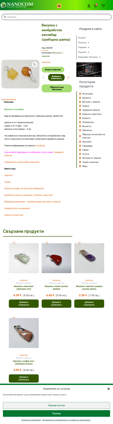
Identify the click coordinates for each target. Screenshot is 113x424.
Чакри (7, 182)
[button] (108, 388)
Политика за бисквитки (31, 420)
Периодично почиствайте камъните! (21, 162)
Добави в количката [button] (24, 303)
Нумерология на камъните (17, 208)
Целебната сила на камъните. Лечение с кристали (28, 195)
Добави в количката (56, 77)
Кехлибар (40, 145)
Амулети (8, 175)
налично (24, 280)
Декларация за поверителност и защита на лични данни (66, 420)
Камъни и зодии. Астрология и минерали (24, 188)
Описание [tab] (8, 102)
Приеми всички (56, 405)
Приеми (56, 413)
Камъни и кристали (13, 215)
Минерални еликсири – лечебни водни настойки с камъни (32, 202)
